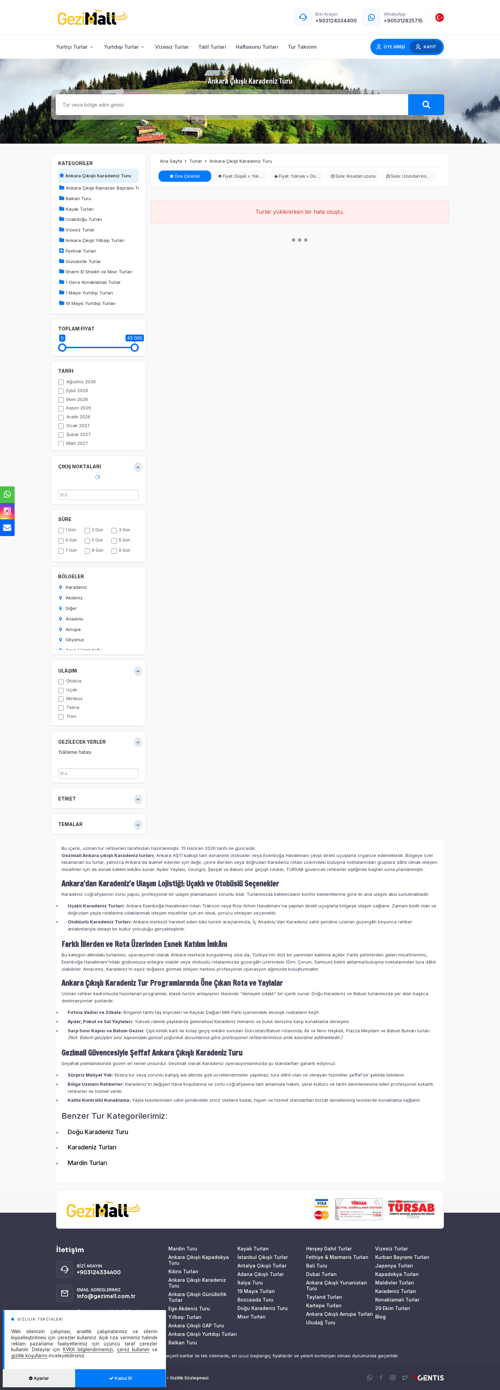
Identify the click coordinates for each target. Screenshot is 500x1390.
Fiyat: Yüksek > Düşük (300, 176)
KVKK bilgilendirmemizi (88, 1349)
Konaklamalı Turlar (397, 1300)
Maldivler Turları (394, 1283)
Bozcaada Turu (255, 1300)
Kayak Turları (79, 209)
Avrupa (72, 629)
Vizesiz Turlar (79, 229)
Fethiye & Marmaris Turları (337, 1257)
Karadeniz (75, 587)
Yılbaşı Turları (184, 1317)
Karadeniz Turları (92, 1147)
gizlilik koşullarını (29, 1355)
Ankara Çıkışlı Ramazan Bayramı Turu (101, 188)
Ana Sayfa (171, 161)
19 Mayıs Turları (256, 1291)
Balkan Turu (77, 198)
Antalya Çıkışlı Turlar (261, 1265)
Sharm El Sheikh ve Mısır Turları (98, 271)
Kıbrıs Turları (183, 1271)
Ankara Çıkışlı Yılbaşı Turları (94, 240)
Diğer (70, 608)
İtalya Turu (250, 1283)
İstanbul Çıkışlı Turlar (262, 1257)
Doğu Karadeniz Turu (98, 1131)
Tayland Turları (324, 1297)
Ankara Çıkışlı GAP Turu (196, 1325)
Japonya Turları (394, 1265)
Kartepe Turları (323, 1305)
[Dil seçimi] (439, 17)
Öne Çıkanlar (186, 176)
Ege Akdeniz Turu (189, 1308)
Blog (380, 1317)
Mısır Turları (251, 1317)
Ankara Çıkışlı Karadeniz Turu (97, 175)
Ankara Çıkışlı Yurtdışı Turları (202, 1334)
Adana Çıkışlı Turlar (260, 1274)
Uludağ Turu (320, 1322)
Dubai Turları (321, 1274)
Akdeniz (73, 597)
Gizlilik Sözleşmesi (189, 1377)
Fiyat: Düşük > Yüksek (244, 176)
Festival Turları (80, 251)
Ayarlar (41, 1378)
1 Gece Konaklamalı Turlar (92, 282)
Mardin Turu (182, 1248)
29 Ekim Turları (392, 1308)
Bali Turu (316, 1265)
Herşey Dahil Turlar (329, 1248)
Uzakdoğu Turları (83, 219)
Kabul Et (123, 1378)
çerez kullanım (133, 1349)
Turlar (195, 161)
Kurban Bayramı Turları (402, 1257)
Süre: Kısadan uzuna (355, 176)
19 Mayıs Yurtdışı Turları (90, 303)
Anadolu (73, 618)
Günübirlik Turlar (82, 261)
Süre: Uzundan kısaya (412, 176)
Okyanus (74, 639)
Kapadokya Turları (397, 1274)
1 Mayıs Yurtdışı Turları (88, 292)
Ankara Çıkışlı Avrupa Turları (339, 1314)
